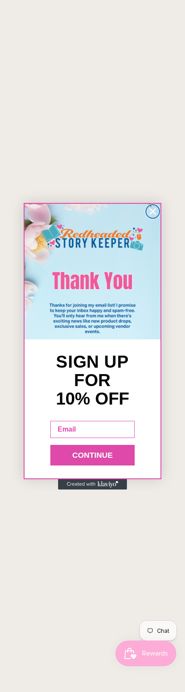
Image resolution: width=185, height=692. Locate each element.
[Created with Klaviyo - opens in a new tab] (92, 484)
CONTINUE (92, 455)
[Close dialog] (153, 211)
